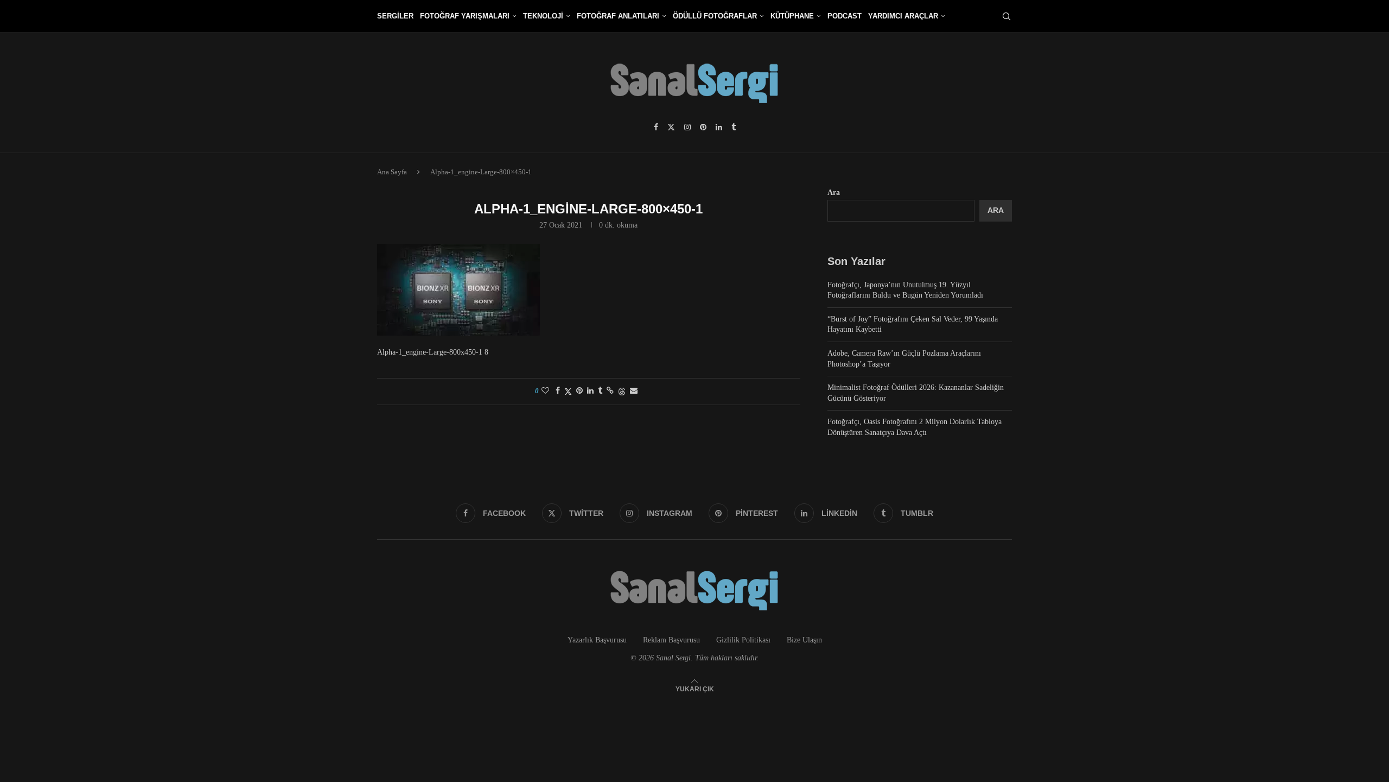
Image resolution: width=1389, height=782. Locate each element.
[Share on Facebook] (558, 391)
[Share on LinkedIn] (590, 391)
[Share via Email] (634, 391)
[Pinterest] (703, 127)
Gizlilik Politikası (743, 640)
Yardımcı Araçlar (903, 16)
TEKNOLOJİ (543, 16)
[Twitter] (671, 127)
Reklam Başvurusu (671, 640)
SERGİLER (395, 16)
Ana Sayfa (392, 172)
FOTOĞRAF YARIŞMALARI (464, 16)
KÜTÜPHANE (792, 16)
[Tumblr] (733, 127)
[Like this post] (545, 391)
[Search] (1006, 16)
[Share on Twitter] (568, 391)
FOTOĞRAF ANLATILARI (618, 16)
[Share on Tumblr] (600, 391)
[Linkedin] (719, 127)
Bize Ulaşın (804, 640)
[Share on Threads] (622, 391)
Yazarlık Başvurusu (597, 640)
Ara (833, 192)
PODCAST (844, 16)
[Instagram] (687, 127)
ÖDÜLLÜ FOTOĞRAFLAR (715, 16)
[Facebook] (656, 127)
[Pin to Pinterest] (579, 391)
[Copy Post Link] (610, 391)
